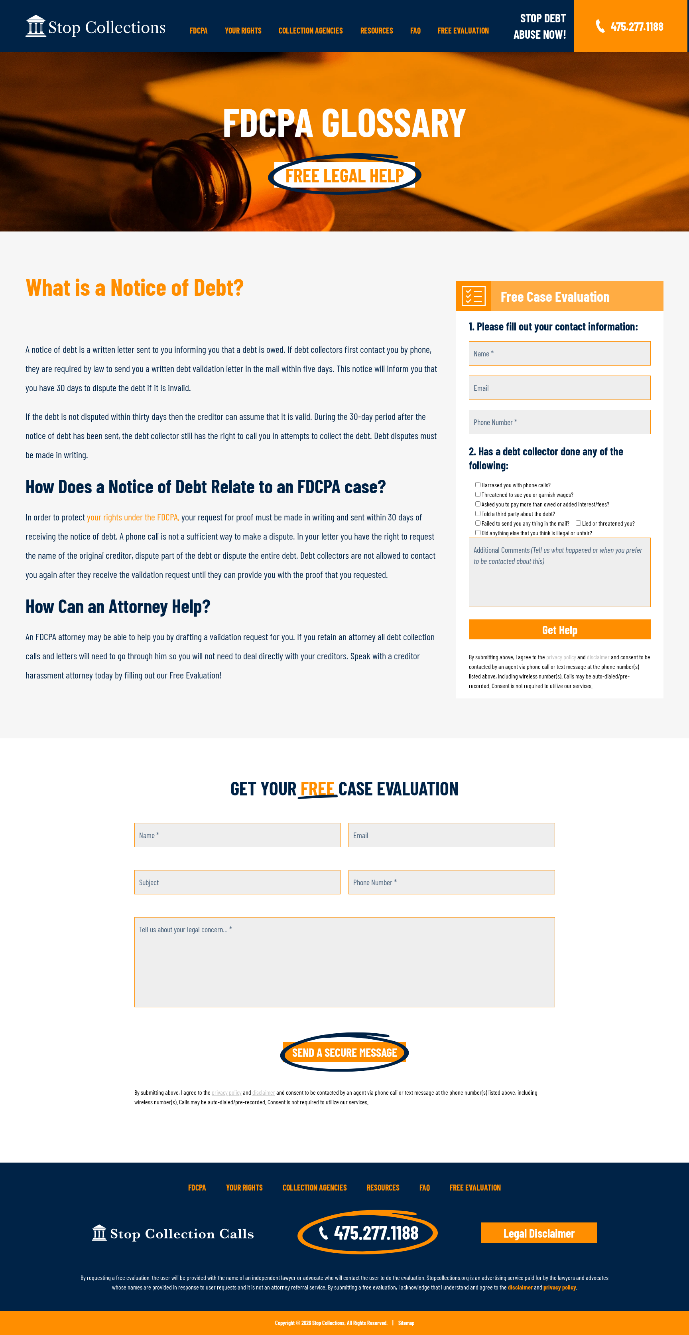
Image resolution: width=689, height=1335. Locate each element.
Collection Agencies (311, 30)
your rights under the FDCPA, (133, 516)
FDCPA (199, 30)
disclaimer (598, 657)
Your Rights (243, 30)
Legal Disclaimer (539, 1233)
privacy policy (561, 657)
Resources (376, 30)
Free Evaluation (463, 30)
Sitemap (406, 1322)
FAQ (415, 30)
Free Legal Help (344, 174)
